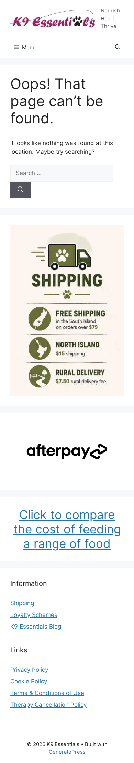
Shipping (22, 603)
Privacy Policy (29, 669)
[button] (117, 47)
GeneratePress (67, 752)
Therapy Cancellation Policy (48, 704)
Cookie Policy (28, 681)
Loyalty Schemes (33, 614)
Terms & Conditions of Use (47, 693)
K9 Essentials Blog (35, 626)
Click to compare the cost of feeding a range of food (67, 529)
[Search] (20, 190)
